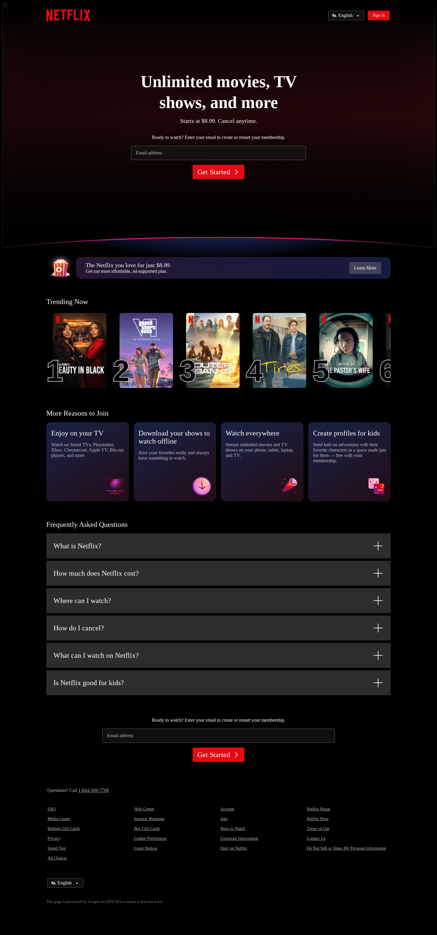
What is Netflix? (77, 546)
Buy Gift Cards (147, 828)
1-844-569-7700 (93, 790)
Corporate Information (239, 838)
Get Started (213, 172)
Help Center (144, 809)
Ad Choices (57, 858)
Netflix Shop (317, 819)
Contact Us (316, 838)
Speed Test (57, 848)
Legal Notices (145, 848)
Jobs (223, 819)
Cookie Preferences (150, 838)
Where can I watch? (82, 600)
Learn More (365, 267)
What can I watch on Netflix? (96, 655)
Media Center (59, 819)
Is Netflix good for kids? (89, 683)
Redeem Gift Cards (64, 828)
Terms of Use (318, 828)
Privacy (54, 838)
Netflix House (318, 809)
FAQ (52, 809)
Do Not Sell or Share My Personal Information (346, 848)
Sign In (378, 15)
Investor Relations (149, 819)
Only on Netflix (233, 848)
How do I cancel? (79, 628)
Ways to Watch (232, 828)
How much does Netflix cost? (96, 573)
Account (227, 809)
